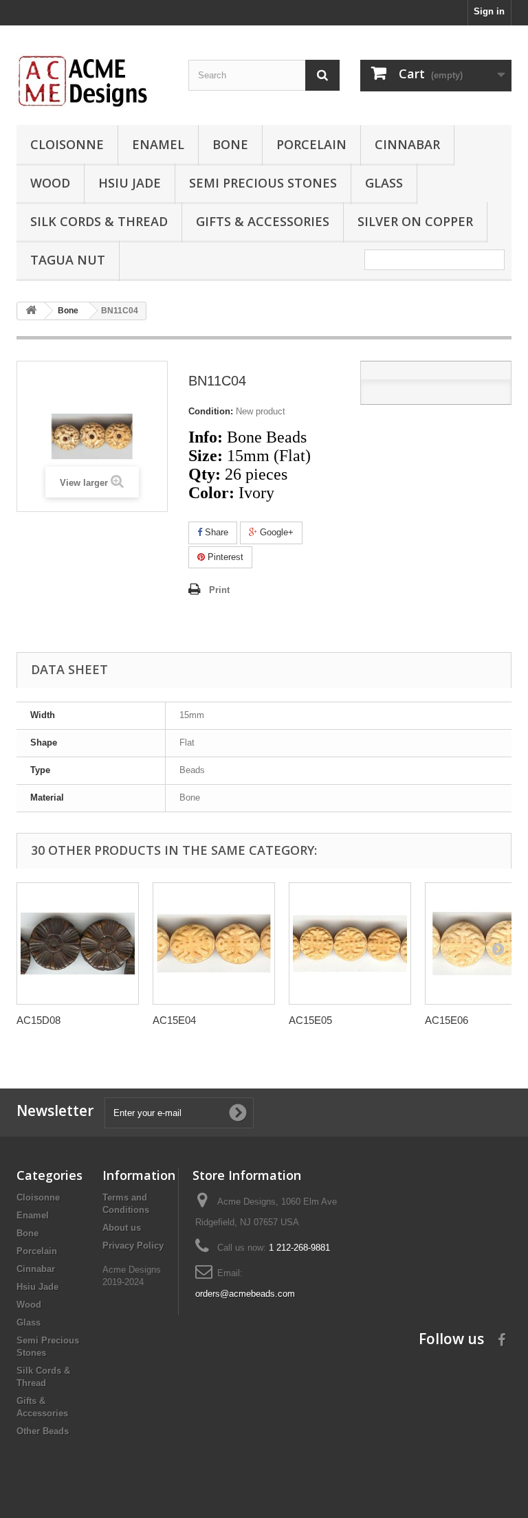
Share (215, 532)
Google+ (275, 532)
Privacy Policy (133, 1245)
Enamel (158, 144)
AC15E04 (174, 1020)
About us (121, 1228)
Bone (230, 144)
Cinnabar (407, 144)
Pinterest (224, 557)
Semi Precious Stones (263, 183)
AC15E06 (446, 1020)
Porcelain (311, 144)
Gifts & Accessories (262, 221)
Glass (384, 183)
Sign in (489, 11)
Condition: (210, 411)
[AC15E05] (350, 943)
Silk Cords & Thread (99, 221)
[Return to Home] (31, 311)
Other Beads (42, 1431)
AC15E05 (310, 1020)
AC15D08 (38, 1020)
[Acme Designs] (92, 80)
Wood (50, 183)
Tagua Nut (67, 260)
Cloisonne (67, 144)
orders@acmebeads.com (245, 1293)
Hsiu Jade (129, 183)
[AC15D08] (77, 943)
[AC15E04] (214, 943)
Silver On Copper (415, 221)
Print (219, 590)
